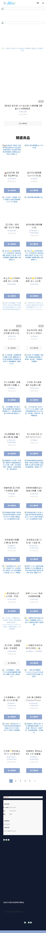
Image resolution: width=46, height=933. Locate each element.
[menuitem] (11, 781)
